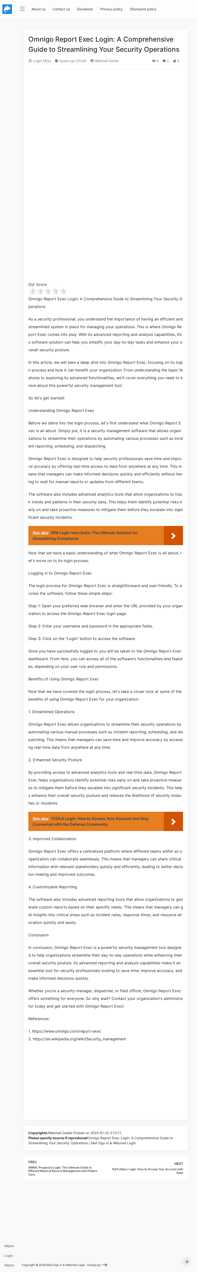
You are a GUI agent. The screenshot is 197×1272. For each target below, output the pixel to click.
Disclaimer (85, 9)
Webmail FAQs (9, 1266)
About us (38, 9)
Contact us (61, 9)
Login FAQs (8, 1256)
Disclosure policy (143, 9)
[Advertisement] (105, 108)
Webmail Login (9, 1247)
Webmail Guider (106, 61)
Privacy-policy (111, 9)
